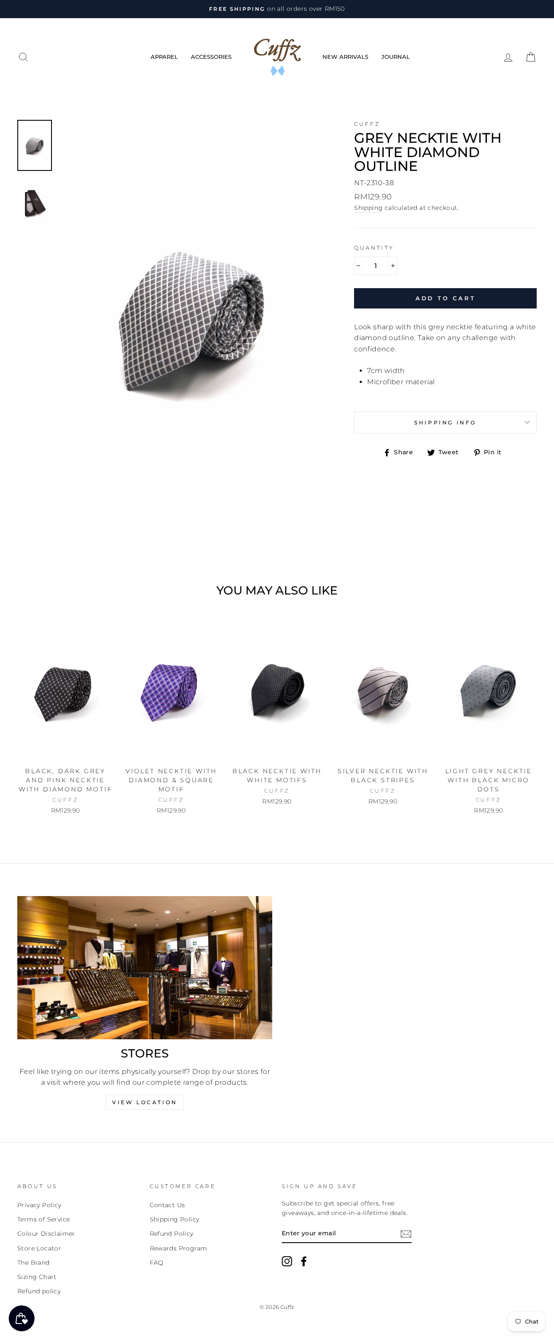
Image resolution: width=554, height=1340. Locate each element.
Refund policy (39, 1291)
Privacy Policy (39, 1205)
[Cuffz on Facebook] (304, 1261)
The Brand (33, 1262)
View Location (144, 1102)
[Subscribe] (406, 1234)
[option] (277, 9)
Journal (395, 56)
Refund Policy (171, 1233)
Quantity (374, 247)
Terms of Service (43, 1219)
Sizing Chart (37, 1276)
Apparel (164, 56)
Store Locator (39, 1248)
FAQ (157, 1262)
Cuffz (367, 124)
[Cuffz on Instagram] (287, 1261)
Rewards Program (178, 1248)
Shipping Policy (175, 1219)
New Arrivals (345, 56)
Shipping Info (445, 422)
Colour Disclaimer (46, 1233)
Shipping (368, 207)
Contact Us (167, 1205)
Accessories (211, 56)
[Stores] (144, 967)
